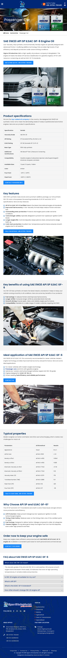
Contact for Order (12, 546)
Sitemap (54, 651)
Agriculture (40, 615)
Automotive (14, 33)
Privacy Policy (34, 651)
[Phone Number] (52, 4)
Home (7, 33)
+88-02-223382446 (12, 641)
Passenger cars (11, 369)
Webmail (45, 651)
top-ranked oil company (20, 119)
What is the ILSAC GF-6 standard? (18, 586)
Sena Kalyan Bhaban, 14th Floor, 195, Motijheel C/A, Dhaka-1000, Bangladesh (16, 629)
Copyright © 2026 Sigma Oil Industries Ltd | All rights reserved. (34, 653)
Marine (38, 612)
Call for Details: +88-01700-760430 (18, 231)
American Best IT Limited (41, 655)
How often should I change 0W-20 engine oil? (22, 590)
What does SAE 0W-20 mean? (16, 563)
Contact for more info (14, 182)
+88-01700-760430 (12, 635)
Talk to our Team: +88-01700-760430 (18, 493)
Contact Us (9, 380)
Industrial (39, 609)
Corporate (13, 651)
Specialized (40, 620)
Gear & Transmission (43, 617)
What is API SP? (10, 581)
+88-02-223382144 (12, 638)
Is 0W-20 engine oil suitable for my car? (20, 577)
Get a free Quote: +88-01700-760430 (18, 63)
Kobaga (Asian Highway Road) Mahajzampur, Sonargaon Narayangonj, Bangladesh (45, 630)
